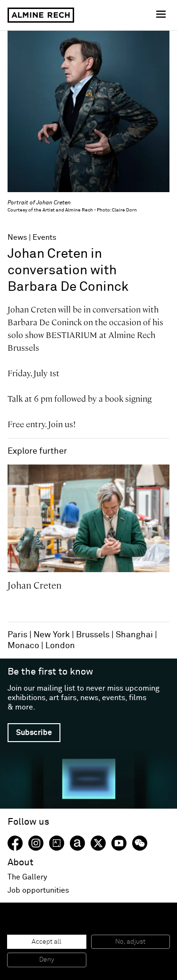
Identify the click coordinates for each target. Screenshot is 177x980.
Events (44, 237)
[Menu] (162, 15)
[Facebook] (15, 843)
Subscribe (34, 732)
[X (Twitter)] (98, 843)
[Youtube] (118, 843)
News (17, 237)
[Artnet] (77, 843)
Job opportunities (38, 890)
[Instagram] (35, 843)
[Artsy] (56, 843)
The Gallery (27, 877)
